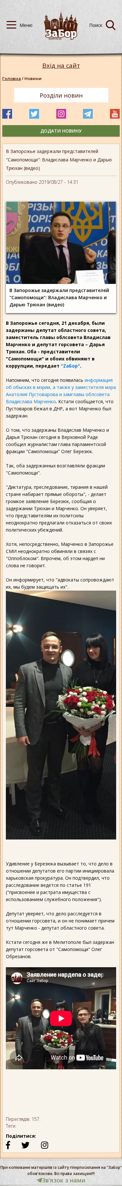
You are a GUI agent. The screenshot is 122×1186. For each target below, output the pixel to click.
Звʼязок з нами (64, 1180)
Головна (11, 78)
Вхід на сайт (61, 65)
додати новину (61, 131)
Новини (33, 78)
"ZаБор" (70, 366)
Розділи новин (61, 95)
